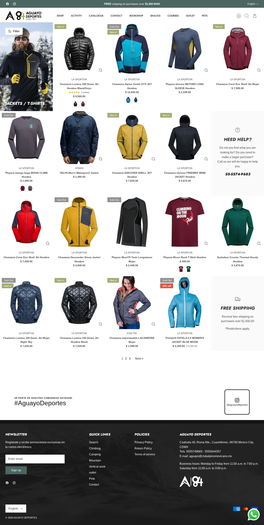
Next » (139, 358)
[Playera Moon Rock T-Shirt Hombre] (184, 222)
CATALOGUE (96, 15)
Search (93, 442)
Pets (92, 478)
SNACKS (155, 15)
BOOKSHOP (136, 15)
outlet (92, 472)
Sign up (16, 470)
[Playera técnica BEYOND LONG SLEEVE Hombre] (184, 48)
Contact (94, 484)
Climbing (95, 448)
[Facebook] (7, 4)
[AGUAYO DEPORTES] (23, 16)
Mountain (95, 460)
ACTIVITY (76, 15)
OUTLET (190, 15)
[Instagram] (14, 4)
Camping (95, 454)
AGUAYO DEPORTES (25, 517)
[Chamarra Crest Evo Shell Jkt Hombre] (26, 222)
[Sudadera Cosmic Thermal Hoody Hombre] (237, 222)
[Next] (190, 4)
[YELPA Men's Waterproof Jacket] (79, 137)
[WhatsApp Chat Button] (254, 515)
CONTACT (116, 15)
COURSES (173, 15)
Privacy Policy (144, 442)
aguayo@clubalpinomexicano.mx (210, 456)
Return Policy (143, 448)
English (251, 4)
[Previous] (73, 4)
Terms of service (145, 454)
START (60, 15)
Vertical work (97, 466)
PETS (204, 15)
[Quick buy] (100, 70)
